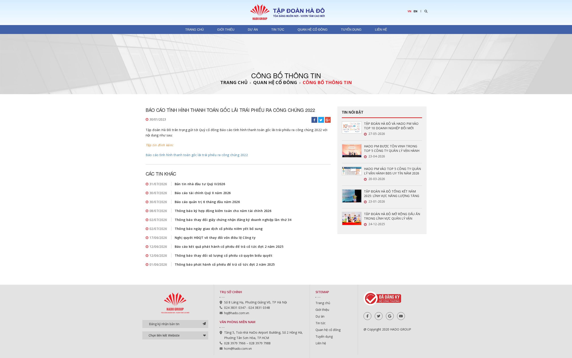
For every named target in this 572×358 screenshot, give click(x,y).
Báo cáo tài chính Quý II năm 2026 (203, 193)
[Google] (390, 316)
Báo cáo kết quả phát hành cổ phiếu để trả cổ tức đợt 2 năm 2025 (229, 246)
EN (415, 11)
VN (409, 11)
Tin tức (277, 29)
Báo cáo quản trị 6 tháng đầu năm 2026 (207, 202)
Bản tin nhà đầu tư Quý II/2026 (200, 184)
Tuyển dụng (351, 29)
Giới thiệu (225, 29)
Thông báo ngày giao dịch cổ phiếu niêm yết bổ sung (219, 229)
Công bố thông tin (327, 82)
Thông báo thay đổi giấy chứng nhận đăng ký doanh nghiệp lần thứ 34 (233, 220)
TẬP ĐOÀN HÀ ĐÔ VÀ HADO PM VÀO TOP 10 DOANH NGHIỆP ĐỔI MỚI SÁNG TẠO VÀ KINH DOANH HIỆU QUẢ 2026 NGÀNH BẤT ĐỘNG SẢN (392, 125)
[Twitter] (379, 316)
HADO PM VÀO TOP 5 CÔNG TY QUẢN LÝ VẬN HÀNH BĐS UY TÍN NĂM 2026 (392, 171)
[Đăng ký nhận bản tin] (204, 324)
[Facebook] (367, 316)
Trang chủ (194, 29)
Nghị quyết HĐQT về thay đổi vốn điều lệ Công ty (215, 237)
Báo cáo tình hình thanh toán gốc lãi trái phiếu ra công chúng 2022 (197, 155)
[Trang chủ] (286, 12)
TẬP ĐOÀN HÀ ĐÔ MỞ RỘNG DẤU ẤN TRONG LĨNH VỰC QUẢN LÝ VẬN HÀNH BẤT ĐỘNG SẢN (392, 216)
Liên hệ (381, 29)
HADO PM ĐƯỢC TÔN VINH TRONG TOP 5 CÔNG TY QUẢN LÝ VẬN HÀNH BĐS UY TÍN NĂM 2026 (391, 148)
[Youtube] (401, 316)
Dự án (253, 29)
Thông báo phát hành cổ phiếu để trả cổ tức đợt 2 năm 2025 (225, 264)
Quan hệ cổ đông (313, 29)
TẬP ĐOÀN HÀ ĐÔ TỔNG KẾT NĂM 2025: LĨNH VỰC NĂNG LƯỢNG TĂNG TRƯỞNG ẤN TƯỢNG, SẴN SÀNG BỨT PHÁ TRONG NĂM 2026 (392, 193)
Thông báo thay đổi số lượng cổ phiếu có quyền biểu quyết (224, 255)
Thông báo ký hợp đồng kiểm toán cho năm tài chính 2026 (223, 211)
